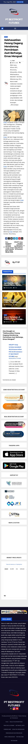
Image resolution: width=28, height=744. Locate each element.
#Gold (20, 72)
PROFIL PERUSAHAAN (10, 736)
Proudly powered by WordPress (10, 716)
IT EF (13, 60)
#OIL (20, 79)
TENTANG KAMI (19, 736)
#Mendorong (14, 79)
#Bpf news (13, 65)
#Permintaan (14, 105)
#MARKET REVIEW (16, 77)
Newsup (24, 716)
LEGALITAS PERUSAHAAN (18, 729)
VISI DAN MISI (14, 740)
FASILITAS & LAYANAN (9, 725)
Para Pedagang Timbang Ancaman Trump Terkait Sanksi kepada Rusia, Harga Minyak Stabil (9, 247)
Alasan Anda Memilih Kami (16, 721)
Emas (5, 122)
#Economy (13, 70)
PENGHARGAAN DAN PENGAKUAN (14, 733)
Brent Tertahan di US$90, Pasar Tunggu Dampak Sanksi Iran (13, 319)
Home (7, 721)
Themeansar (15, 718)
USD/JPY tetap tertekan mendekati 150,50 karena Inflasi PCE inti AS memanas (18, 245)
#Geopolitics (13, 72)
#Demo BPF (13, 67)
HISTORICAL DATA (20, 725)
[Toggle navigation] (15, 28)
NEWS (6, 36)
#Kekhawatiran (14, 74)
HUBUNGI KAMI (7, 729)
